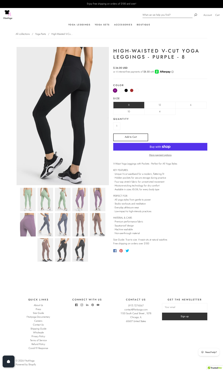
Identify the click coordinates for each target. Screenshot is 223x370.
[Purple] (115, 90)
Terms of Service (38, 340)
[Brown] (131, 90)
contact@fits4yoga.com (136, 309)
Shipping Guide (38, 328)
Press (38, 309)
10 (129, 111)
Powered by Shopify (26, 364)
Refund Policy (38, 344)
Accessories (123, 24)
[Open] (8, 361)
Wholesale (38, 332)
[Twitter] (127, 250)
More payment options (160, 155)
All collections (23, 34)
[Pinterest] (121, 250)
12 (160, 105)
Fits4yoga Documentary (38, 317)
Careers (38, 321)
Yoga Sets (102, 24)
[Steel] (137, 90)
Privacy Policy (38, 336)
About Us (38, 305)
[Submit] (195, 15)
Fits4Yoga (29, 360)
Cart (217, 15)
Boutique (143, 24)
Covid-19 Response (38, 348)
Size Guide (38, 313)
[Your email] (184, 307)
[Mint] (120, 90)
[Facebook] (115, 250)
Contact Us (38, 324)
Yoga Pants (40, 34)
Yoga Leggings (79, 24)
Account (207, 15)
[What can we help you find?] (168, 15)
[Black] (126, 90)
